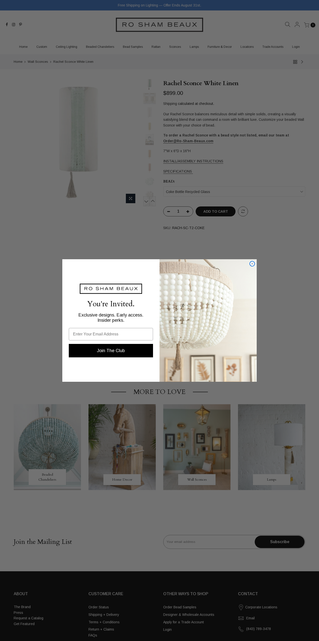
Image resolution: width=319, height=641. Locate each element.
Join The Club (111, 350)
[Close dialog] (252, 263)
